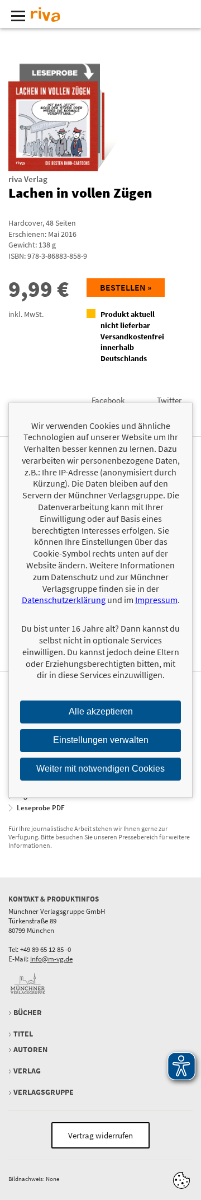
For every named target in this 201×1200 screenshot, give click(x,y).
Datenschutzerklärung (64, 599)
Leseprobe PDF (41, 808)
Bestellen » (125, 287)
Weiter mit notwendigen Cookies (100, 768)
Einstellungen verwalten (101, 740)
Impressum (156, 599)
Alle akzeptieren (101, 711)
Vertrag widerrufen (100, 1135)
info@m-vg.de (51, 959)
